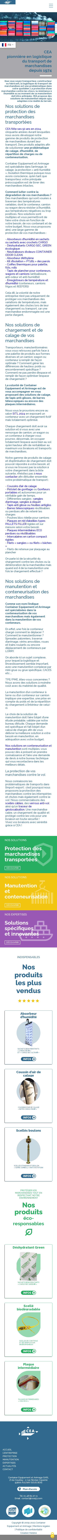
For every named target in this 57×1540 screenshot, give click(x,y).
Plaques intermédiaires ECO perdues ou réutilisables (23, 532)
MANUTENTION (11, 1459)
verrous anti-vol (39, 803)
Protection (10, 1456)
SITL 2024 (19, 413)
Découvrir (12, 868)
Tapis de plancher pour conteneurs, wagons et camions (28, 272)
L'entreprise (10, 1453)
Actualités (9, 1466)
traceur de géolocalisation (18, 808)
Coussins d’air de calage (22, 486)
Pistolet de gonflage (20, 489)
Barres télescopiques (20, 508)
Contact (8, 1469)
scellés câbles (14, 803)
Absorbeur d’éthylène (20, 258)
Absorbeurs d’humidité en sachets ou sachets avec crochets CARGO (27, 241)
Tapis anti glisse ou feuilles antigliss (29, 505)
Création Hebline (28, 1533)
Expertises (9, 1463)
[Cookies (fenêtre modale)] (52, 1535)
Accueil (7, 1449)
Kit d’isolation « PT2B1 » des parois (28, 261)
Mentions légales (41, 1526)
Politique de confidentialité (29, 1529)
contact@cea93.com (32, 1498)
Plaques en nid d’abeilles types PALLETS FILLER (25, 522)
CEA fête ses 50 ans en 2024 (23, 128)
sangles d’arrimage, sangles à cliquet (24, 500)
